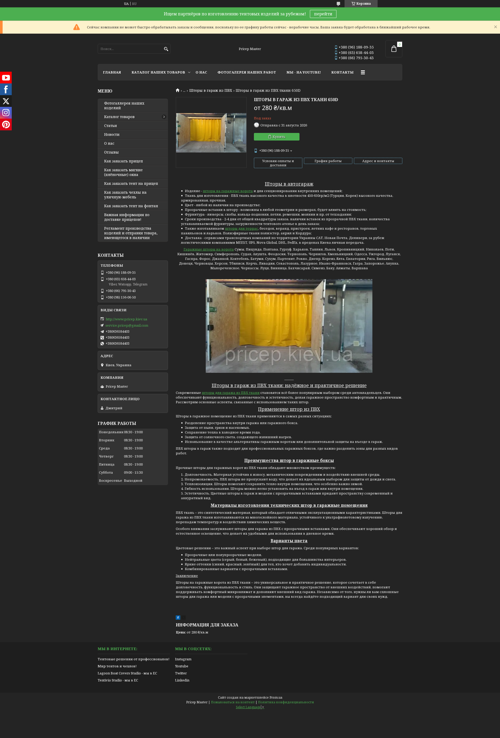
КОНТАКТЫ (342, 72)
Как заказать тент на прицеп (131, 183)
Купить (279, 136)
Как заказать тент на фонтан (131, 206)
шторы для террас (241, 228)
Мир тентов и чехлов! (117, 666)
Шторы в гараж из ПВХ (210, 90)
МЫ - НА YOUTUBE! (303, 72)
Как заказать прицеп (123, 161)
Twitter (181, 673)
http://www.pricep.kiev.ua (126, 319)
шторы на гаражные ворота (228, 190)
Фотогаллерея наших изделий (124, 105)
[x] (184, 618)
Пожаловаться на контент (233, 702)
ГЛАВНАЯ (112, 72)
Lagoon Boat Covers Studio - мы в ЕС (127, 673)
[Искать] (166, 49)
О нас (109, 143)
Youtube (181, 666)
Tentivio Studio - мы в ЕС (118, 680)
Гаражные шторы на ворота (209, 249)
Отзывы (111, 152)
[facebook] (178, 618)
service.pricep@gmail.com (126, 325)
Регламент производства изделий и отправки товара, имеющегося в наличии (131, 233)
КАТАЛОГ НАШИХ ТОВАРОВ (158, 72)
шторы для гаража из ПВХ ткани (231, 392)
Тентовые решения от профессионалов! (133, 659)
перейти (323, 14)
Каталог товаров (119, 116)
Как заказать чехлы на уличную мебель (125, 194)
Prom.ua (276, 697)
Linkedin (182, 680)
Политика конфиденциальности (286, 702)
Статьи (110, 125)
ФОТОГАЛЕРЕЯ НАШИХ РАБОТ (246, 72)
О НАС (201, 72)
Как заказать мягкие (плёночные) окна (123, 172)
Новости (112, 134)
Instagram (183, 659)
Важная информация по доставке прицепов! (126, 217)
